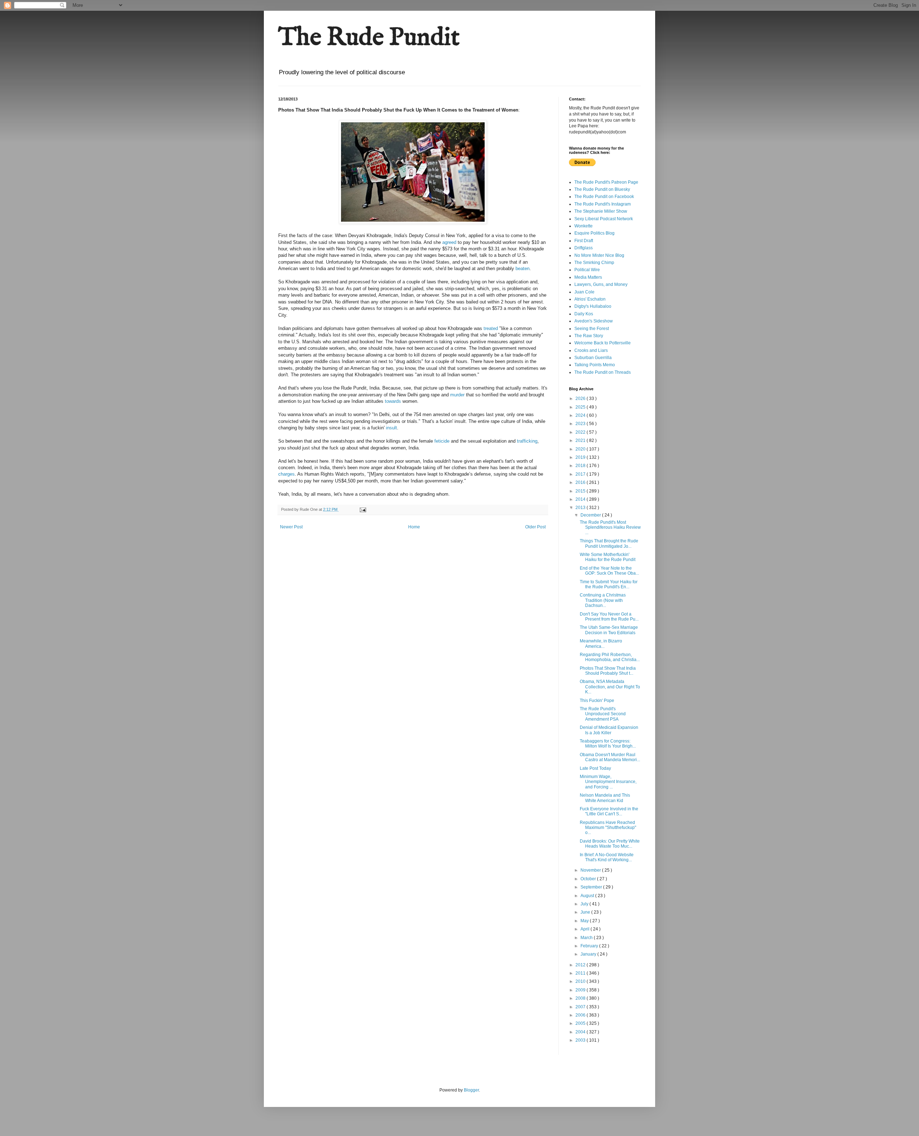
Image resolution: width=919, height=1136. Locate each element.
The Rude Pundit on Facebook (604, 196)
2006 (581, 1015)
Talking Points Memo (594, 364)
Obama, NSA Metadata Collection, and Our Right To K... (610, 686)
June (585, 912)
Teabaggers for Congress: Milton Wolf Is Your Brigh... (608, 744)
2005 (581, 1023)
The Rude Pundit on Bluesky (602, 189)
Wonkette (583, 225)
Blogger (471, 1090)
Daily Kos (583, 313)
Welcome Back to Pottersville (602, 342)
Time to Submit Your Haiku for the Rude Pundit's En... (609, 584)
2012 (581, 964)
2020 (581, 449)
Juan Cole (584, 291)
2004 (581, 1031)
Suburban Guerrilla (593, 357)
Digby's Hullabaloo (592, 306)
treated (491, 328)
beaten (523, 268)
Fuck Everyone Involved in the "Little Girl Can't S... (609, 811)
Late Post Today (595, 768)
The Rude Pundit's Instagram (602, 204)
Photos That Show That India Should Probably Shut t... (608, 671)
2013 (581, 507)
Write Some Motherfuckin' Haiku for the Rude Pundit (607, 557)
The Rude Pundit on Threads (602, 372)
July (584, 903)
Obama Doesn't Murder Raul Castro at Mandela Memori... (610, 757)
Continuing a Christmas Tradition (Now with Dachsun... (603, 600)
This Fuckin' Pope (597, 700)
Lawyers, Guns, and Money (601, 284)
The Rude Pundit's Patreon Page (606, 182)
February (589, 945)
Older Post (535, 526)
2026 (581, 398)
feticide (441, 441)
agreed (449, 242)
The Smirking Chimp (594, 262)
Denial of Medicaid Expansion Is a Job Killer (609, 730)
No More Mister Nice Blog (599, 255)
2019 (581, 457)
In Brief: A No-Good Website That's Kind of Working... (607, 857)
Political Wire (587, 269)
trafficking (527, 441)
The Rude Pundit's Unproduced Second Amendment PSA (603, 714)
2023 (581, 423)
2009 (581, 990)
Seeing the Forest (591, 328)
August (587, 895)
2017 (581, 474)
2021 (581, 440)
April (585, 929)
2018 (581, 465)
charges (286, 474)
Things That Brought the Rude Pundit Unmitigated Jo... (609, 543)
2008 (581, 998)
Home (414, 526)
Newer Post (291, 526)
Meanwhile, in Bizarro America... (601, 643)
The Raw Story (588, 335)
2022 (581, 432)
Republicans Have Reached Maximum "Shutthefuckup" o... (608, 827)
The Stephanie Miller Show (600, 211)
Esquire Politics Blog (594, 233)
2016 (581, 482)
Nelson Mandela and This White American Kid (605, 798)
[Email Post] (362, 509)
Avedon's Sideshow (593, 321)
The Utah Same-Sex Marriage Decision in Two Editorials (609, 630)
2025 (581, 407)
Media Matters (588, 277)
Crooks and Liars (591, 350)
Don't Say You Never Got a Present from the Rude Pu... (609, 617)
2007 (581, 1006)
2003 (581, 1040)
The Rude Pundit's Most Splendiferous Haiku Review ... (610, 527)
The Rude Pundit (369, 38)
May (585, 920)
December (591, 515)
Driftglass (583, 247)
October (588, 878)
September (591, 887)
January (588, 954)
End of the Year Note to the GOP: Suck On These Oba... (609, 571)
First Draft (583, 240)
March (587, 937)
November (591, 870)
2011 (581, 973)
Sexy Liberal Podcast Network (603, 218)
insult (391, 427)
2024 (581, 415)
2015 (581, 491)
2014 (581, 499)
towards (393, 401)
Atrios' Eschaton (590, 299)
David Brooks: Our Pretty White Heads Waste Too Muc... (610, 844)
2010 (581, 981)
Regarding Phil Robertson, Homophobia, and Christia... (610, 657)
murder (457, 394)
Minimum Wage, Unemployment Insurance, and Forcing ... (608, 781)
